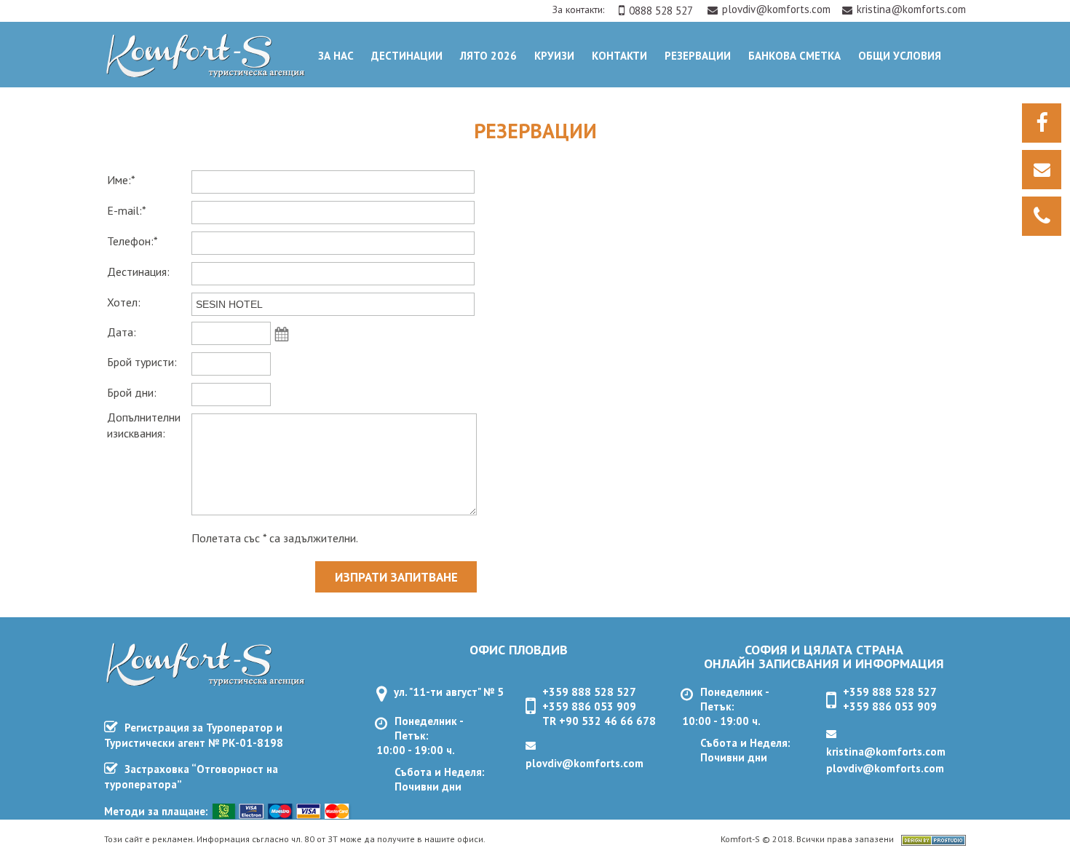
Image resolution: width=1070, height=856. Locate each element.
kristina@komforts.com (911, 9)
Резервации (698, 56)
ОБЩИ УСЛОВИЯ (899, 56)
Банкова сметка (794, 56)
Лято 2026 (488, 56)
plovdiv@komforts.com (777, 9)
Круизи (554, 56)
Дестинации (407, 56)
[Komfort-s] (201, 73)
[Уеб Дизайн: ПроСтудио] (933, 841)
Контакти (619, 56)
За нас (336, 56)
